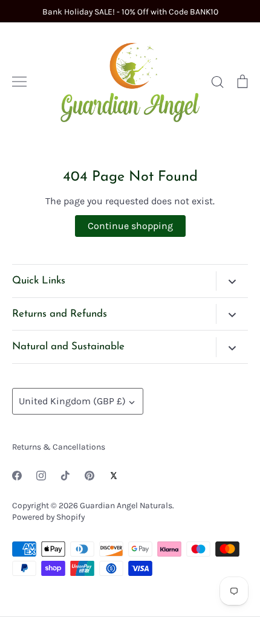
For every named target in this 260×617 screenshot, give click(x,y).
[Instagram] (41, 476)
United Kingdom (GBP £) (72, 401)
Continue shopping (130, 225)
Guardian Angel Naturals (126, 505)
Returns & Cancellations (58, 446)
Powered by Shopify (48, 517)
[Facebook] (17, 476)
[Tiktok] (65, 476)
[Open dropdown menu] (232, 281)
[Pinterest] (89, 476)
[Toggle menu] (19, 81)
